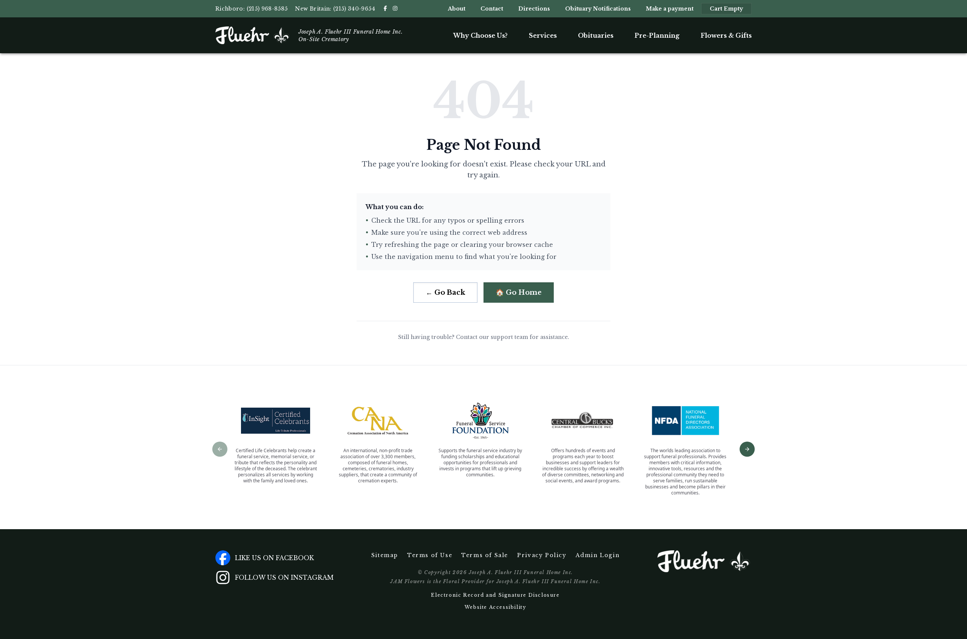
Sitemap (384, 555)
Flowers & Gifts (726, 35)
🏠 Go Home (519, 292)
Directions (534, 8)
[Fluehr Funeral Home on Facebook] (385, 8)
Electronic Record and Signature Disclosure (495, 595)
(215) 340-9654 (354, 8)
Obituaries (595, 35)
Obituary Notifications (598, 8)
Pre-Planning (657, 35)
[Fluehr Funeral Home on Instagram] (395, 8)
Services (543, 35)
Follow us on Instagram (284, 577)
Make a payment (670, 8)
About (456, 8)
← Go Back (445, 292)
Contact (491, 8)
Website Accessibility (496, 607)
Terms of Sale (484, 555)
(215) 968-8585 (267, 8)
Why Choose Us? (480, 35)
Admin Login (598, 555)
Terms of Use (429, 555)
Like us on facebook (274, 558)
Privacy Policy (541, 555)
